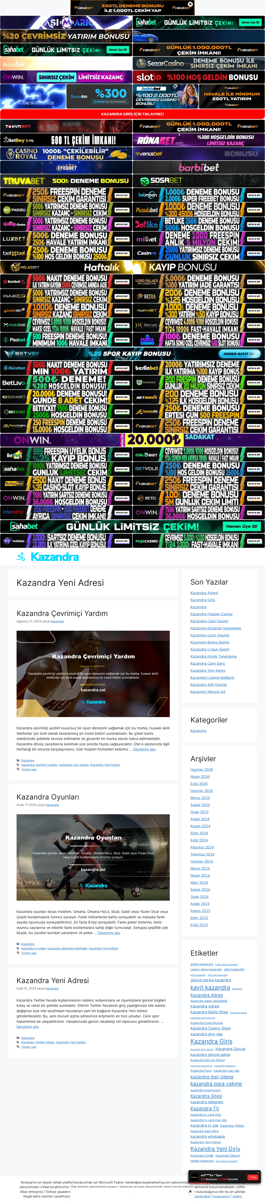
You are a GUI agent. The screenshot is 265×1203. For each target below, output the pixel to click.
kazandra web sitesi (204, 1131)
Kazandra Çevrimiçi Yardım (62, 613)
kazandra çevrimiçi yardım (39, 764)
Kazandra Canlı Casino (209, 621)
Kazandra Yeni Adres (207, 670)
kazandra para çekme (216, 1083)
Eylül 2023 (199, 925)
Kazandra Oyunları (48, 796)
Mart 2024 (199, 882)
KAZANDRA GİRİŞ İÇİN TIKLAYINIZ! (132, 114)
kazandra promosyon (205, 1090)
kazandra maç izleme (74, 764)
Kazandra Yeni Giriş (215, 1148)
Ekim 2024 (199, 833)
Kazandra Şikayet (228, 1156)
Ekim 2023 (199, 918)
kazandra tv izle (204, 1125)
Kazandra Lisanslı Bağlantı (212, 678)
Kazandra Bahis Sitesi (209, 1012)
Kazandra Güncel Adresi (207, 1060)
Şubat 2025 (200, 805)
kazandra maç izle (226, 1071)
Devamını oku (144, 749)
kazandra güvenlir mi (201, 1065)
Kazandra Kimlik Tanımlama (213, 656)
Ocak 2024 (199, 897)
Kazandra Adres (206, 995)
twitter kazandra (201, 1161)
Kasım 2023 (200, 911)
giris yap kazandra (217, 975)
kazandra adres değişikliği (208, 1001)
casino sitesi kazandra (206, 969)
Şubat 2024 (200, 890)
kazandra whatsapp (207, 1136)
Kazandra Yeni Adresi (105, 764)
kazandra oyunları (33, 948)
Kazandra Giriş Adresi (201, 1049)
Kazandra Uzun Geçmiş (210, 635)
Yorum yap (28, 769)
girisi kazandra (234, 969)
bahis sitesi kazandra (226, 964)
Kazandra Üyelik (201, 1156)
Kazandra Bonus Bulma (209, 642)
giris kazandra (198, 975)
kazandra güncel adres (210, 1054)
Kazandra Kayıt (201, 1071)
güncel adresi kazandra (210, 980)
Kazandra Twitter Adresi (37, 1042)
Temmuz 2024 (202, 854)
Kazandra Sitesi (206, 1096)
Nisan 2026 (200, 777)
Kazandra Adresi (204, 593)
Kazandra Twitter (232, 1126)
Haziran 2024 (201, 861)
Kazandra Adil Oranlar (208, 685)
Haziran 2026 (201, 770)
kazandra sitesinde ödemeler (67, 948)
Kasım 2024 (200, 826)
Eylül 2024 (199, 840)
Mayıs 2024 (200, 868)
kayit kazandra (210, 987)
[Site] (66, 195)
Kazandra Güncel (230, 1049)
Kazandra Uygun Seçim (209, 649)
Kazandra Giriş (202, 600)
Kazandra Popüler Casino (211, 614)
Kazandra (27, 760)
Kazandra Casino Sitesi (210, 1028)
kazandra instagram (224, 1065)
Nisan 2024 (200, 875)
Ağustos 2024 (202, 847)
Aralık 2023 (200, 904)
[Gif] (132, 267)
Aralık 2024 (200, 819)
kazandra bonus (238, 1012)
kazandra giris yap (206, 1034)
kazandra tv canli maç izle (208, 1120)
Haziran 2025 (201, 791)
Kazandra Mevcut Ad (207, 692)
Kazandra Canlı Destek (206, 1023)
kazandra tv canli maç (205, 1115)
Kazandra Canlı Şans (207, 663)
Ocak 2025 (199, 812)
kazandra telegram (206, 1102)
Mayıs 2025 (200, 798)
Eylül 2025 (199, 784)
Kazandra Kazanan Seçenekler (215, 628)
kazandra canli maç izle (202, 1018)
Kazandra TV (204, 1108)
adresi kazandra (201, 964)
